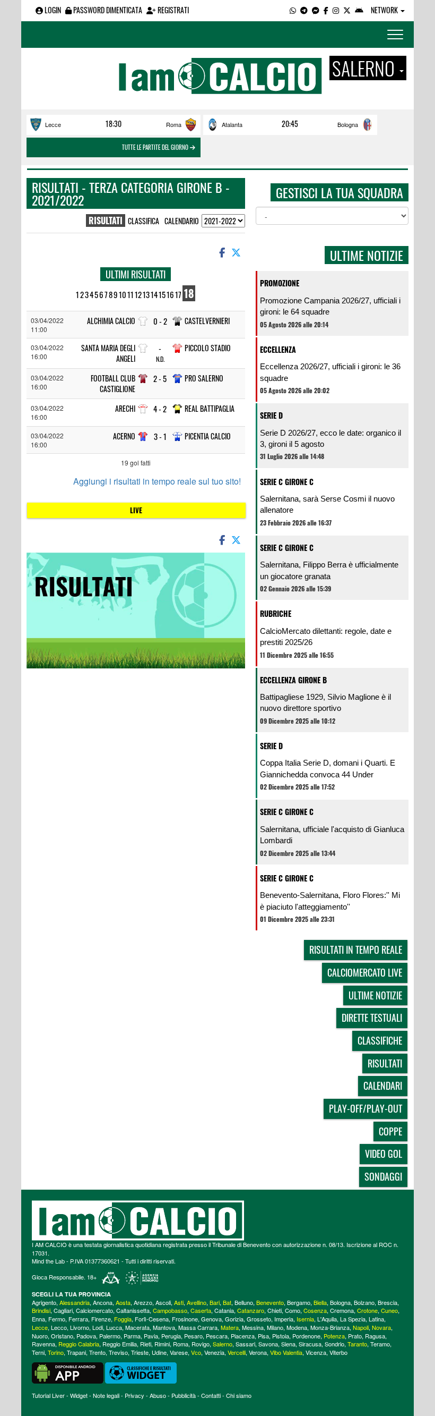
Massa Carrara (198, 1327)
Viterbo (338, 1352)
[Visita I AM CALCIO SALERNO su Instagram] (336, 9)
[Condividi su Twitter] (237, 252)
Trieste (140, 1352)
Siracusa (310, 1343)
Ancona (102, 1302)
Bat (227, 1302)
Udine (159, 1352)
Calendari (382, 1085)
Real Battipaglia (209, 408)
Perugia (171, 1336)
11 (130, 294)
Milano (275, 1327)
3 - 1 (160, 436)
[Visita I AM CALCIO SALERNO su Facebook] (326, 9)
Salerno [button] (365, 68)
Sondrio (334, 1343)
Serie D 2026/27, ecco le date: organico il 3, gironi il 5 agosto (330, 438)
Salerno (222, 1343)
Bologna (347, 124)
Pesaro (193, 1336)
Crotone (367, 1310)
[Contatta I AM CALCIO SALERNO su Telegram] (304, 9)
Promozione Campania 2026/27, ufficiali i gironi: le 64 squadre (330, 306)
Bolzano (364, 1302)
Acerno (124, 436)
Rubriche (275, 613)
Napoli (361, 1327)
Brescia (387, 1302)
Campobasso (170, 1310)
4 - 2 (160, 408)
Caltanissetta (133, 1310)
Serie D (271, 415)
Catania (224, 1310)
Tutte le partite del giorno (156, 147)
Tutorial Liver (48, 1395)
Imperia (283, 1319)
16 (170, 294)
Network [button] (385, 9)
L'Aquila (327, 1319)
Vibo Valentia (286, 1352)
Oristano (62, 1336)
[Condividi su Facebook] (221, 252)
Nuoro (40, 1336)
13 (146, 294)
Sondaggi (383, 1176)
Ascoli (163, 1302)
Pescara (217, 1336)
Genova (211, 1319)
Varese (179, 1352)
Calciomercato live (364, 972)
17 (178, 294)
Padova (86, 1336)
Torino (56, 1352)
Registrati (172, 9)
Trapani (76, 1352)
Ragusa (375, 1336)
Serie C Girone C (287, 481)
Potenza (334, 1336)
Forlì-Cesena (152, 1319)
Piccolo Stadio (208, 347)
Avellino (196, 1302)
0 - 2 (160, 321)
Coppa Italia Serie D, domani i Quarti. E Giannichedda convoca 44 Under (327, 768)
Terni (38, 1352)
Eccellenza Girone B (293, 679)
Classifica (143, 220)
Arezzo (143, 1302)
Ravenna (43, 1343)
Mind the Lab (48, 1261)
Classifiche (380, 1040)
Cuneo (389, 1310)
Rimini (162, 1343)
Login (52, 9)
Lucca (114, 1327)
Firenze (101, 1319)
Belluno (243, 1302)
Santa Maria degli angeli (108, 353)
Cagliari (63, 1310)
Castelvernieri (207, 320)
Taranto (357, 1343)
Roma (173, 124)
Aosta (123, 1302)
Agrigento (44, 1302)
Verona (258, 1352)
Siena (288, 1343)
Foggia (123, 1319)
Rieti (145, 1343)
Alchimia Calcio (111, 320)
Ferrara (78, 1319)
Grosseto (259, 1319)
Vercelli (237, 1352)
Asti (179, 1302)
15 (162, 294)
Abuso (158, 1395)
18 (189, 293)
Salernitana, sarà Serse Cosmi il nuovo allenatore (327, 504)
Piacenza (243, 1336)
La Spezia (353, 1319)
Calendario (181, 220)
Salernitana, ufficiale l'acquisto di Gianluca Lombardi (332, 835)
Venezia (214, 1352)
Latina (376, 1319)
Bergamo (298, 1302)
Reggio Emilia (119, 1343)
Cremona (342, 1310)
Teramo (380, 1343)
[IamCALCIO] (217, 1220)
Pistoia (280, 1336)
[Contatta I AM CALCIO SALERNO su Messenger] (315, 9)
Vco (196, 1352)
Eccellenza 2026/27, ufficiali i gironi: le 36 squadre (330, 372)
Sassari (245, 1343)
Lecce (53, 124)
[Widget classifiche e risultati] (141, 1372)
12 (138, 294)
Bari (215, 1302)
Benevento (270, 1302)
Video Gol (383, 1153)
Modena (296, 1327)
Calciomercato (94, 1310)
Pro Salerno (204, 378)
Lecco (59, 1327)
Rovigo (201, 1343)
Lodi (97, 1327)
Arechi (125, 408)
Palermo (109, 1336)
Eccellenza (278, 349)
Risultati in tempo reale (355, 949)
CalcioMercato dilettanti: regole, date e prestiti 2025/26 (326, 636)
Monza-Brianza (330, 1327)
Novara (381, 1327)
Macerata (137, 1327)
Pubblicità (183, 1395)
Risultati (385, 1063)
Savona (268, 1343)
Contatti (211, 1395)
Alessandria (74, 1302)
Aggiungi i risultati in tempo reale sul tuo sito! (157, 481)
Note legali (106, 1395)
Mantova (164, 1327)
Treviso (118, 1352)
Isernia (305, 1319)
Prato (355, 1336)
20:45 (290, 123)
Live (136, 510)
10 (122, 294)
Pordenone (306, 1336)
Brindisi (41, 1310)
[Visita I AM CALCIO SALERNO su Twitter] (347, 9)
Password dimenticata (107, 9)
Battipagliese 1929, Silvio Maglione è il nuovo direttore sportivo (325, 702)
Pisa (263, 1336)
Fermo (56, 1319)
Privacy (134, 1395)
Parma (132, 1336)
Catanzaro (250, 1310)
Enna (38, 1319)
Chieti (274, 1310)
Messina (253, 1327)
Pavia (151, 1336)
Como (292, 1310)
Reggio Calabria (78, 1343)
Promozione (279, 283)
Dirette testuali (372, 1017)
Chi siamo (238, 1395)
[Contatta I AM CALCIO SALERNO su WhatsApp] (293, 9)
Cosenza (315, 1310)
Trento (97, 1352)
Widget (79, 1395)
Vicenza (316, 1352)
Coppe (390, 1131)
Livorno (79, 1327)
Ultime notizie (375, 995)
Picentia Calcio (208, 436)
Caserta (200, 1310)
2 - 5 (160, 378)
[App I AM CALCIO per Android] (359, 9)
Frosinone (185, 1319)
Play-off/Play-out (365, 1108)
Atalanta (232, 124)
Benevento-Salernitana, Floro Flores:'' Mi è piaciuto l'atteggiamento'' (330, 901)
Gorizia (234, 1319)
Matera (230, 1327)
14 (154, 294)
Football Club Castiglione (113, 383)
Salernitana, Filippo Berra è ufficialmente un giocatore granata (329, 570)
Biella (320, 1302)
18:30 (113, 123)
